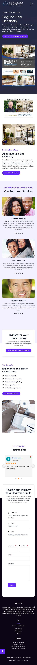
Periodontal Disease (18, 648)
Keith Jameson (17, 458)
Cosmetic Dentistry (19, 642)
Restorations (18, 644)
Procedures (18, 628)
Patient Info (18, 631)
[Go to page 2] (18, 478)
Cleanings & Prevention (18, 646)
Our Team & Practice (18, 626)
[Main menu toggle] (33, 4)
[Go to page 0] (15, 478)
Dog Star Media (23, 660)
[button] (2, 651)
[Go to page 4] (21, 478)
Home (18, 623)
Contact (18, 633)
